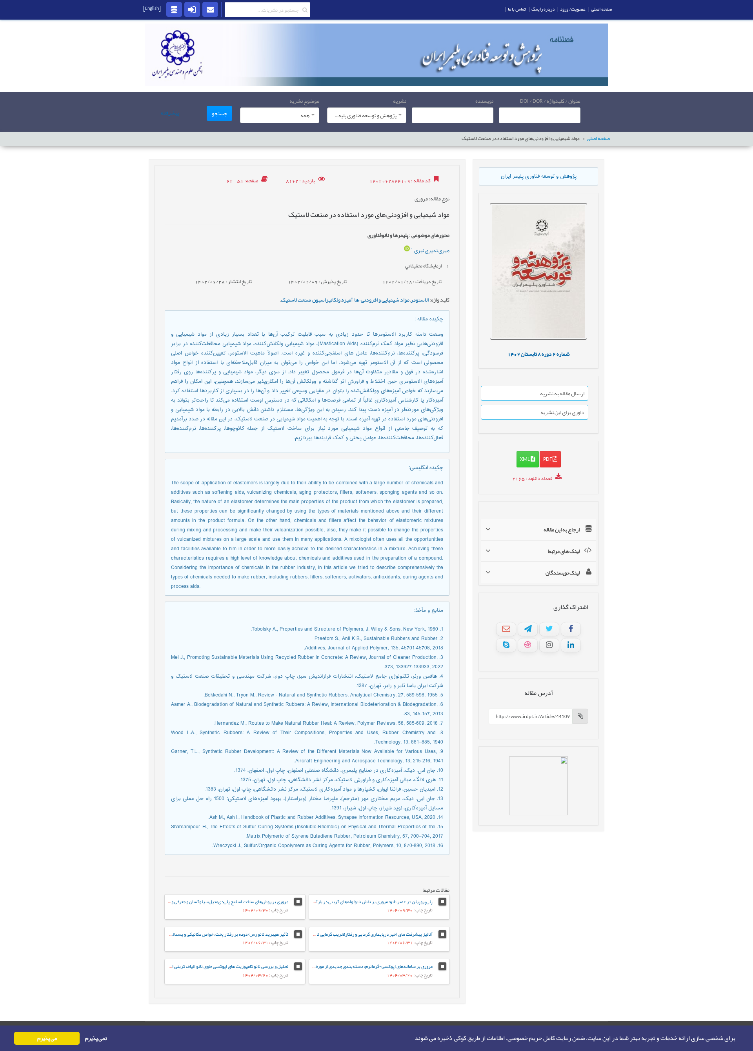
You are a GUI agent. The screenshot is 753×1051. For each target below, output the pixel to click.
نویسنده (484, 100)
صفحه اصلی (598, 138)
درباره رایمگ (543, 9)
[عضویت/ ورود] (192, 9)
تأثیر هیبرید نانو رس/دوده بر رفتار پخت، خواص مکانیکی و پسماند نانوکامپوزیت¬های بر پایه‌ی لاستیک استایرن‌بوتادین (181, 934)
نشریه (399, 100)
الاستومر (420, 299)
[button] (412, 1038)
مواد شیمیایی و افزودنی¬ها (381, 299)
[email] (210, 9)
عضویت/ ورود (573, 9)
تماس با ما (517, 9)
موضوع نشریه (304, 100)
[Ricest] (174, 9)
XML (525, 458)
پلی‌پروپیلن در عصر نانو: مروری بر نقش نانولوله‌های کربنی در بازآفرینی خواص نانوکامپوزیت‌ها (348, 901)
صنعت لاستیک (296, 299)
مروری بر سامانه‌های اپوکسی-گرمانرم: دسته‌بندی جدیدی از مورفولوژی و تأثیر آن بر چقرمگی (350, 966)
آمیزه (347, 299)
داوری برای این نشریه (562, 412)
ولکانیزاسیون (326, 299)
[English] (152, 8)
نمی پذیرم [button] (96, 1038)
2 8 (538, 353)
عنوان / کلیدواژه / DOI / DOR (550, 100)
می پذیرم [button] (47, 1038)
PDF (548, 458)
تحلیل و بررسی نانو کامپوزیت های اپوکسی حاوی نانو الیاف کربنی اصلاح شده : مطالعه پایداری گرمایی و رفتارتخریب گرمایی (181, 966)
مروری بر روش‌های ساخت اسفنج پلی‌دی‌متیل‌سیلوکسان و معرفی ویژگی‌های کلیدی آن (212, 901)
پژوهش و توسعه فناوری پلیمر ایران (539, 176)
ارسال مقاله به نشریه (562, 393)
